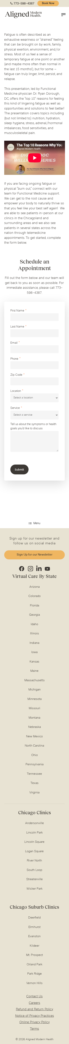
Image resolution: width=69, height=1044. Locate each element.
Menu (36, 523)
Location (15, 391)
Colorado (34, 596)
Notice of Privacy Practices (34, 1016)
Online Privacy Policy (34, 1022)
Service (15, 408)
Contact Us (34, 996)
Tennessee (34, 774)
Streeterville (34, 879)
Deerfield (34, 917)
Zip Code (16, 375)
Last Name (17, 327)
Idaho (34, 624)
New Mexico (34, 736)
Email (13, 343)
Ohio (34, 755)
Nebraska (34, 727)
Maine (34, 671)
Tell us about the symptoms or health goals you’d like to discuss (33, 426)
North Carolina (34, 746)
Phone (14, 359)
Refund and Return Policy (34, 1009)
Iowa (34, 652)
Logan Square (34, 851)
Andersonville (34, 823)
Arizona (34, 587)
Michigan (34, 689)
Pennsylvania (34, 764)
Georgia (34, 615)
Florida (34, 605)
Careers (34, 1003)
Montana (34, 718)
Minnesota (34, 699)
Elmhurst (34, 927)
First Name (17, 311)
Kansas (34, 661)
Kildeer (34, 946)
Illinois (34, 633)
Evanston (34, 936)
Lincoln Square (34, 842)
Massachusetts (34, 680)
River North (34, 860)
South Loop (34, 870)
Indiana (34, 643)
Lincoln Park (34, 832)
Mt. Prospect (34, 955)
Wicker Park (34, 889)
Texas (34, 783)
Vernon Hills (34, 983)
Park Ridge (34, 974)
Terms (34, 1029)
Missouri (34, 708)
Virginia (34, 792)
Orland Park (34, 964)
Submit (19, 469)
